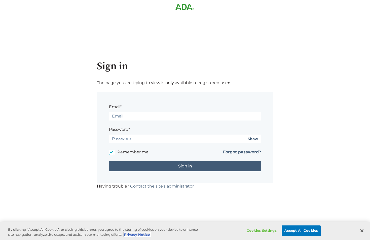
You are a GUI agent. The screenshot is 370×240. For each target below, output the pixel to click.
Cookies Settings (262, 230)
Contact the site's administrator (162, 186)
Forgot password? (242, 152)
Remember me (133, 152)
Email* (115, 106)
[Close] (361, 230)
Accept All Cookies (301, 230)
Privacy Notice (137, 234)
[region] (185, 231)
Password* (119, 129)
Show (253, 139)
